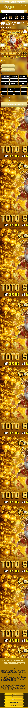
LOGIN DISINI (8, 70)
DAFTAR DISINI (8, 66)
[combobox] (12, 11)
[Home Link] (9, 7)
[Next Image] (25, 45)
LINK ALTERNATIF (14, 702)
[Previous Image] (2, 45)
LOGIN (14, 697)
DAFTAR (14, 699)
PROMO (14, 694)
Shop (2, 6)
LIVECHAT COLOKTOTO (14, 104)
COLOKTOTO (4, 668)
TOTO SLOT (17, 686)
